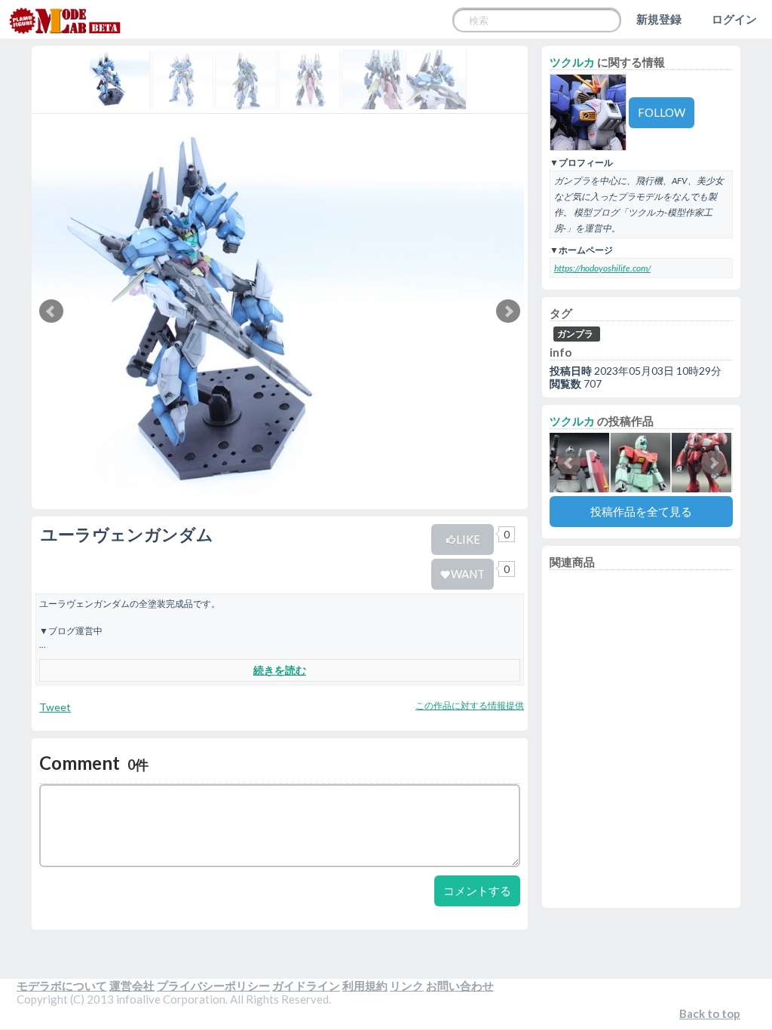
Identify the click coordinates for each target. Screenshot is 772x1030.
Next (508, 311)
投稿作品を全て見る (641, 511)
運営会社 (132, 985)
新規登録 (659, 19)
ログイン (734, 19)
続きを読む (279, 670)
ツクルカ (572, 62)
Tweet (55, 706)
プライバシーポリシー (213, 985)
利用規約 (365, 985)
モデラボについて (62, 985)
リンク (407, 985)
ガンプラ (575, 333)
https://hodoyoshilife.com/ (602, 268)
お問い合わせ (460, 985)
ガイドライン (306, 985)
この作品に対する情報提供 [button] (469, 705)
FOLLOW (661, 112)
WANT (468, 574)
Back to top (709, 1013)
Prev (51, 311)
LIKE (468, 539)
